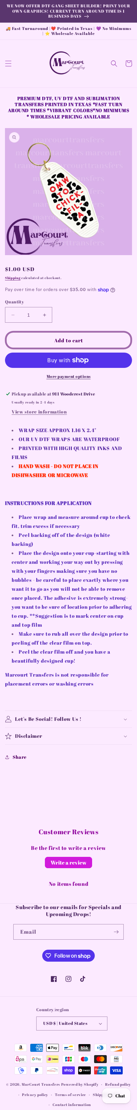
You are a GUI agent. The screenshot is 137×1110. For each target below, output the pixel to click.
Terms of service (70, 1094)
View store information (39, 411)
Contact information (72, 1104)
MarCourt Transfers (41, 1084)
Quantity (14, 302)
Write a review (68, 862)
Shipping (13, 277)
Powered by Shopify (80, 1084)
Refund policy (118, 1084)
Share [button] (20, 757)
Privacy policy (35, 1094)
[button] (8, 63)
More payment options (69, 376)
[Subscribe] (116, 932)
